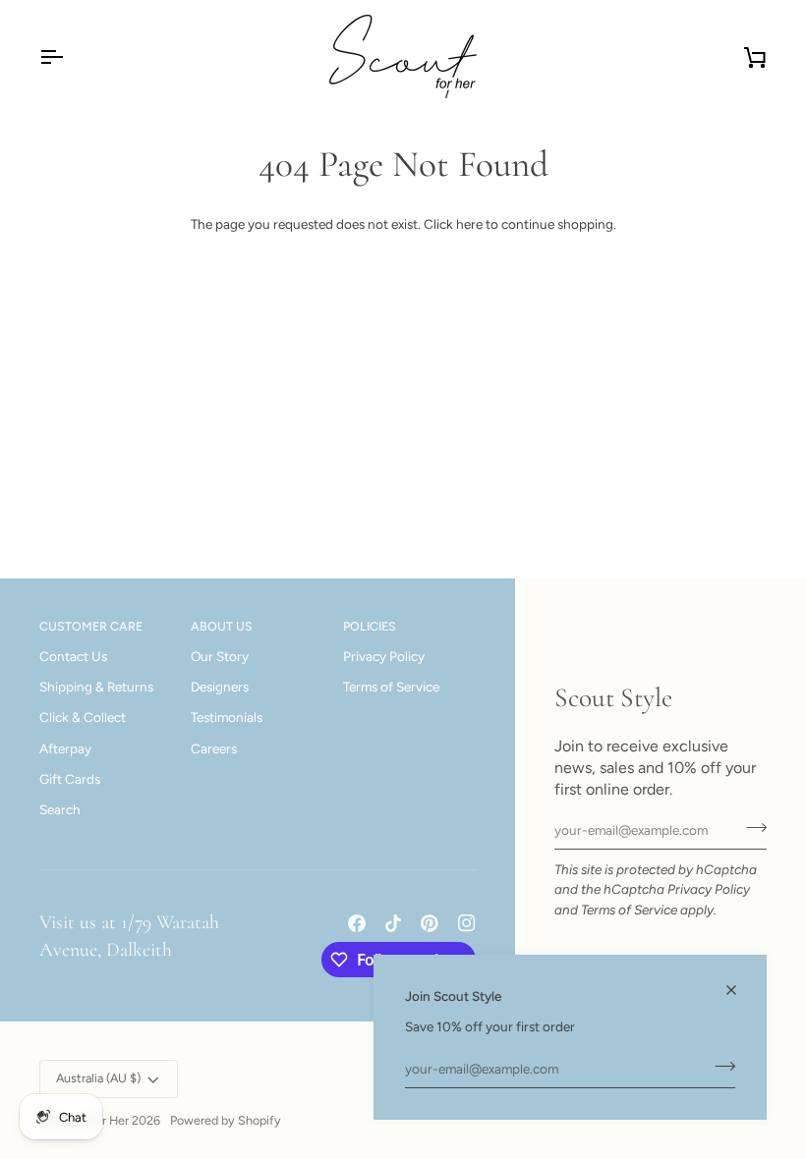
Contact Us (73, 656)
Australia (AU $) (98, 1078)
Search (60, 809)
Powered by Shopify (225, 1120)
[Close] (740, 990)
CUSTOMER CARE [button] (91, 626)
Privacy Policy (708, 889)
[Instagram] (467, 923)
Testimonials (226, 717)
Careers (214, 748)
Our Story (220, 656)
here (469, 224)
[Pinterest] (429, 923)
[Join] (719, 1066)
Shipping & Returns (96, 686)
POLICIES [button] (369, 626)
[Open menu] (68, 56)
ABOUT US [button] (222, 626)
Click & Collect (82, 717)
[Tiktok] (393, 923)
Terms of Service (629, 909)
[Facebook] (357, 923)
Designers (220, 686)
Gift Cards (69, 779)
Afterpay (65, 748)
